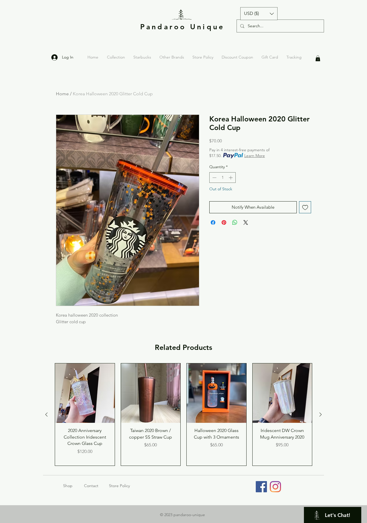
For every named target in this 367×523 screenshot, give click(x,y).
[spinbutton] (222, 178)
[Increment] (231, 178)
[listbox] (259, 13)
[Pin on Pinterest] (223, 222)
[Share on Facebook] (213, 222)
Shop (73, 485)
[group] (183, 414)
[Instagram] (275, 486)
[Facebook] (261, 486)
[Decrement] (213, 178)
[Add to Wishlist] (305, 207)
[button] (259, 13)
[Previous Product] (46, 414)
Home (62, 93)
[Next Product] (320, 414)
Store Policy (119, 485)
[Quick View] (85, 393)
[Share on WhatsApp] (234, 222)
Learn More (254, 155)
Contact (91, 485)
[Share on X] (245, 222)
